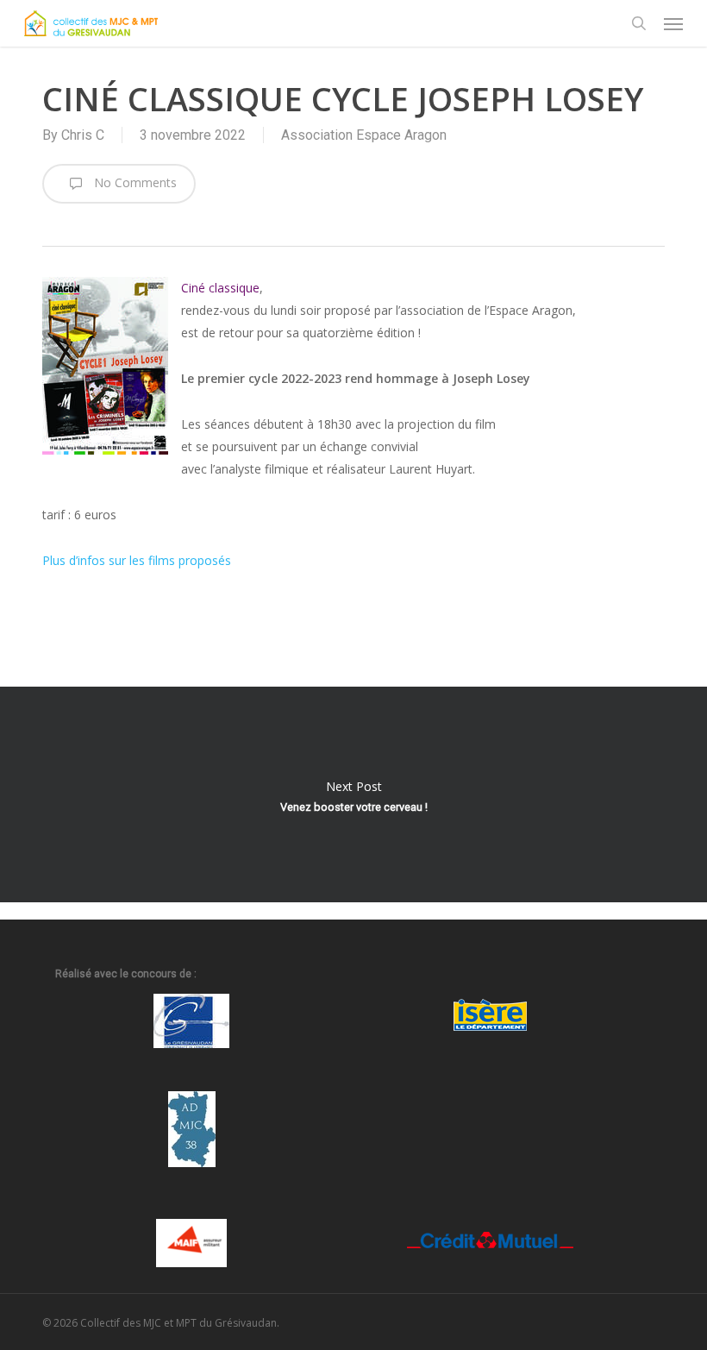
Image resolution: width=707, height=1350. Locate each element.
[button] (673, 23)
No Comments (134, 182)
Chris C (82, 135)
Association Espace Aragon (364, 135)
